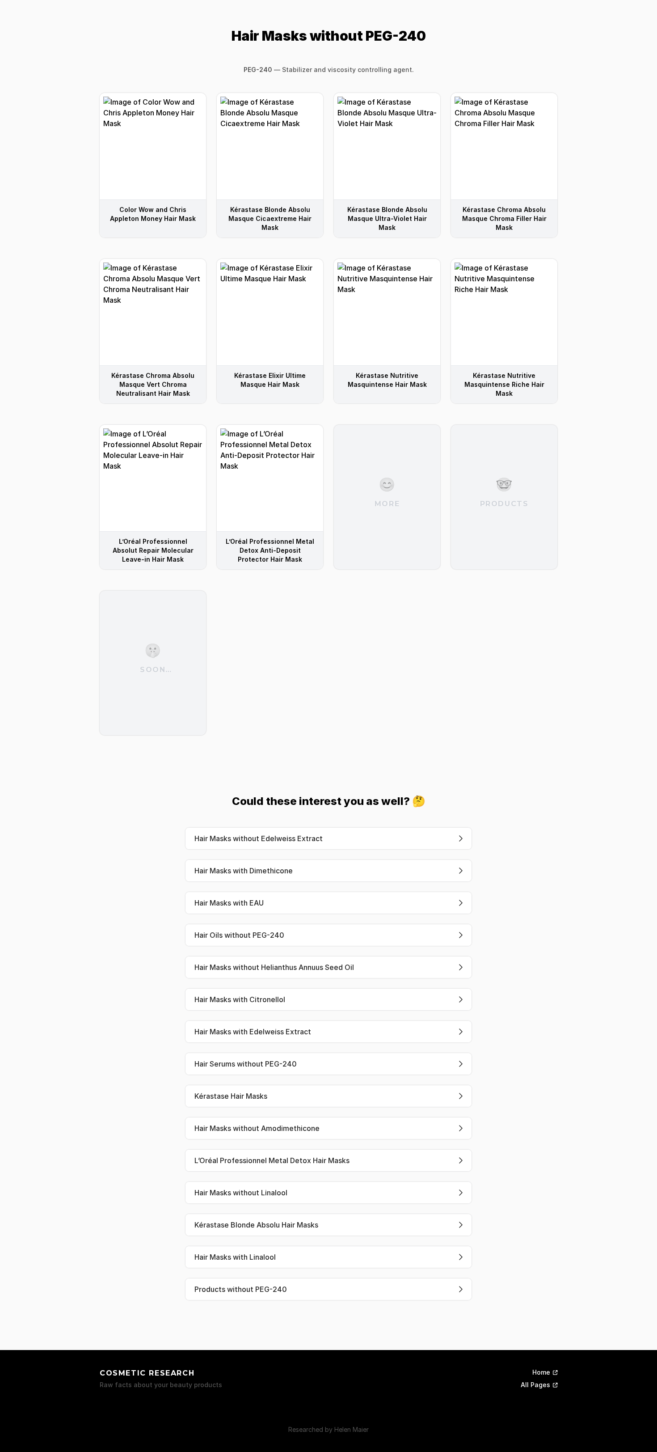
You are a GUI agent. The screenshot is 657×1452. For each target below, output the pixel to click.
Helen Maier (351, 1429)
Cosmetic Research (147, 1373)
